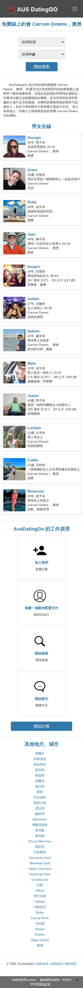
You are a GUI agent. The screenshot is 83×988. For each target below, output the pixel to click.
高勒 (40, 885)
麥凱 (40, 792)
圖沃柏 (39, 786)
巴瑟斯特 (40, 852)
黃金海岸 (40, 764)
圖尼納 (39, 835)
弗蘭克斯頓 (40, 825)
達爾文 (39, 781)
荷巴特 (39, 770)
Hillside (40, 901)
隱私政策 (42, 963)
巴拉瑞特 (40, 797)
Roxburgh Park (39, 874)
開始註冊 (42, 726)
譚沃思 (39, 808)
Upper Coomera (40, 868)
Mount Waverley (40, 841)
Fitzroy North (40, 918)
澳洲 (40, 945)
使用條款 (56, 963)
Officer (39, 890)
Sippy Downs (40, 940)
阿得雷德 (40, 759)
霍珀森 (39, 830)
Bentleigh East (40, 863)
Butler (40, 912)
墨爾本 (39, 753)
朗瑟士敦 (40, 803)
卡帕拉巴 (40, 907)
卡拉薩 (39, 923)
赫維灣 (39, 814)
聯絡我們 (70, 963)
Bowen (40, 929)
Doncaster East (40, 857)
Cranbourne (39, 879)
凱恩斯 (39, 775)
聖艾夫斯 (40, 896)
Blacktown (40, 819)
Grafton (40, 934)
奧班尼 (39, 846)
